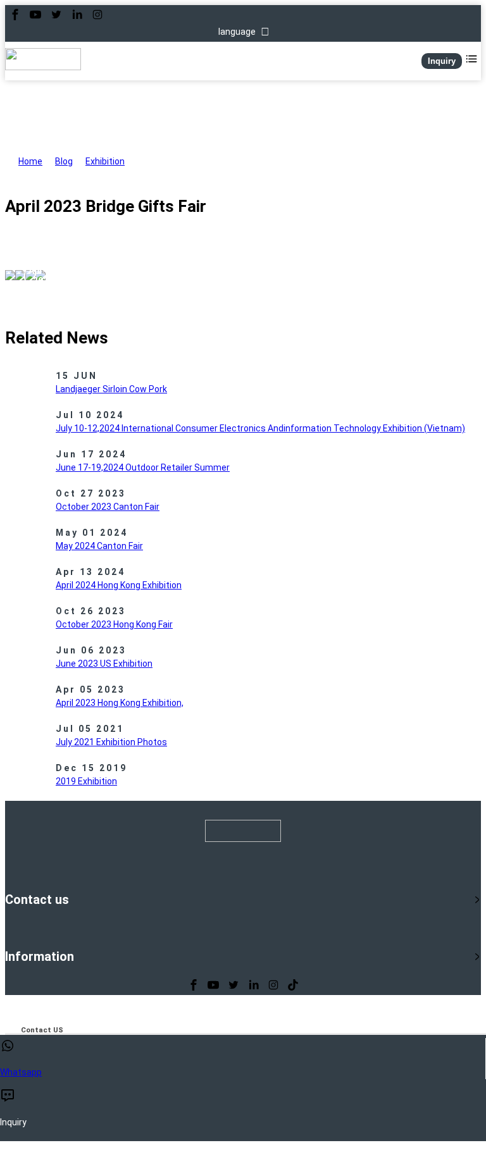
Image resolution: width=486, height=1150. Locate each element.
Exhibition (105, 161)
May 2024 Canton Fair (99, 546)
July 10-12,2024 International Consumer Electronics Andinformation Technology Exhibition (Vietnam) (260, 428)
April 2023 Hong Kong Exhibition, (120, 703)
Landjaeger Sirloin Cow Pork (111, 389)
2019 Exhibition (86, 781)
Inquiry (442, 61)
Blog (64, 161)
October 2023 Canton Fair (107, 507)
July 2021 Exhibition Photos (111, 742)
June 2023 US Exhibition (104, 663)
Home (30, 161)
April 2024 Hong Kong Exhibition (119, 585)
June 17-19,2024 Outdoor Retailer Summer (143, 467)
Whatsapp (21, 1072)
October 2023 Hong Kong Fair (114, 624)
